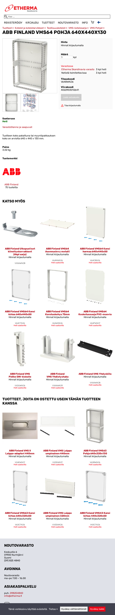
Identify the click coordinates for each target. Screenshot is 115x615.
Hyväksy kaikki (97, 609)
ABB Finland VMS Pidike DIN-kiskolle (20, 375)
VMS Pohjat (97, 28)
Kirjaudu (32, 22)
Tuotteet (48, 22)
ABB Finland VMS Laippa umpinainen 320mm (57, 514)
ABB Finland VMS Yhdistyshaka (57, 375)
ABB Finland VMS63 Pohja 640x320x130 (95, 452)
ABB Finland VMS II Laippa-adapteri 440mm (19, 452)
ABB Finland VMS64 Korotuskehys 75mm (57, 313)
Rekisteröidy (13, 22)
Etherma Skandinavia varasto (77, 69)
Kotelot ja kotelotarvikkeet (30, 28)
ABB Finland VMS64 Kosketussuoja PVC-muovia (95, 313)
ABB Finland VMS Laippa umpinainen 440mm (57, 452)
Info (85, 22)
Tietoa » (53, 609)
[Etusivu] (21, 13)
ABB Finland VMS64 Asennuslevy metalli (57, 250)
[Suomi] (99, 22)
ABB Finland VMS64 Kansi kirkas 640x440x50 (20, 313)
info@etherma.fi (13, 595)
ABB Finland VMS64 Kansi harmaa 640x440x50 (95, 250)
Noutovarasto (68, 22)
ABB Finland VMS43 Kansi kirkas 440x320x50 (95, 514)
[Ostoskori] (92, 22)
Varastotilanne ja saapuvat (17, 127)
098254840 (16, 593)
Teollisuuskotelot (57, 28)
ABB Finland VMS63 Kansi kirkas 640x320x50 (20, 514)
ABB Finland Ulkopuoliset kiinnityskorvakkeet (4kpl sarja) (20, 251)
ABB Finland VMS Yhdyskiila (95, 373)
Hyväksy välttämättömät (73, 609)
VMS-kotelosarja (78, 28)
